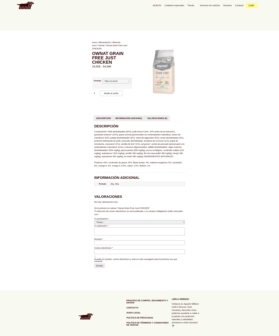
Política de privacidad (139, 318)
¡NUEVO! (157, 5)
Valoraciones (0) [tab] (157, 118)
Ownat (101, 45)
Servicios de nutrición (210, 5)
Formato (97, 81)
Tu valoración (101, 226)
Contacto (239, 5)
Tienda (191, 5)
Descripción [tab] (103, 118)
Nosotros (227, 5)
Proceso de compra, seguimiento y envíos (147, 301)
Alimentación (105, 42)
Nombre (98, 239)
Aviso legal (133, 313)
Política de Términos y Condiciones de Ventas (147, 324)
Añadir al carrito (111, 93)
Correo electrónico (103, 248)
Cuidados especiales (174, 5)
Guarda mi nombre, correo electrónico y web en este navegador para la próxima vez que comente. (135, 260)
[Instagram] (174, 332)
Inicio (94, 42)
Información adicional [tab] (129, 118)
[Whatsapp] (180, 332)
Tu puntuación (101, 219)
